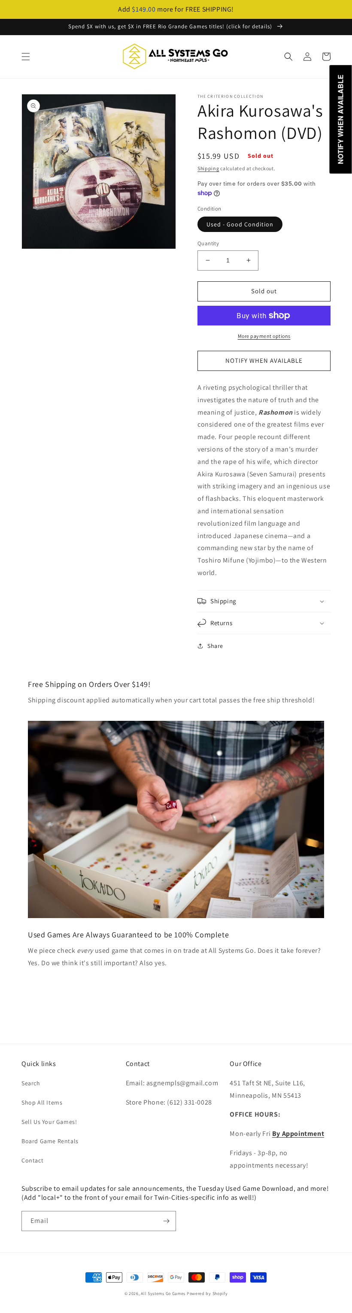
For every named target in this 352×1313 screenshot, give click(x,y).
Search (30, 1083)
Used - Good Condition (239, 224)
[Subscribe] (166, 1221)
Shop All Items (41, 1102)
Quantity (208, 243)
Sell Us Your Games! (49, 1122)
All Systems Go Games (163, 1293)
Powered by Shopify (207, 1293)
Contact (32, 1160)
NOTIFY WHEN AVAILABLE (264, 360)
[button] (25, 56)
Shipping (208, 168)
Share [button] (215, 646)
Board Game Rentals (50, 1141)
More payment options (264, 336)
